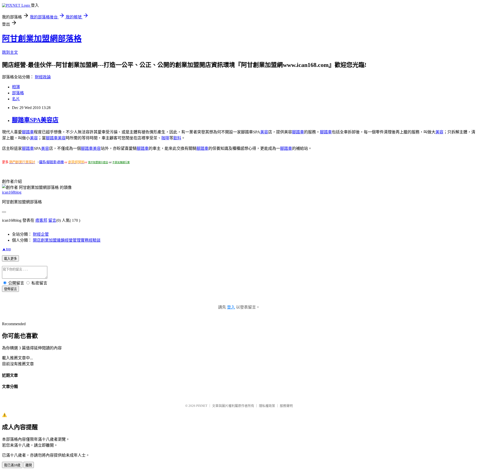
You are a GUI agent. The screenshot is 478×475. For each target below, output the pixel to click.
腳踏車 (28, 132)
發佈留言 (10, 289)
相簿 (16, 87)
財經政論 (43, 77)
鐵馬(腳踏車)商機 (51, 162)
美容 (264, 132)
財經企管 (41, 234)
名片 (16, 99)
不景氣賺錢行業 (121, 162)
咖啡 (165, 138)
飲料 (177, 138)
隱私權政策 (267, 406)
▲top (6, 249)
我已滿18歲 (12, 465)
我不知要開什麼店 (98, 162)
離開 (28, 465)
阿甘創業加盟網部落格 (42, 38)
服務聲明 (286, 406)
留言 (52, 220)
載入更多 (10, 259)
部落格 (18, 93)
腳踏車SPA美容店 (35, 120)
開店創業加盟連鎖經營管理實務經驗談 (67, 240)
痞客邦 (41, 220)
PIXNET (201, 406)
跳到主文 (10, 52)
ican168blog (11, 192)
